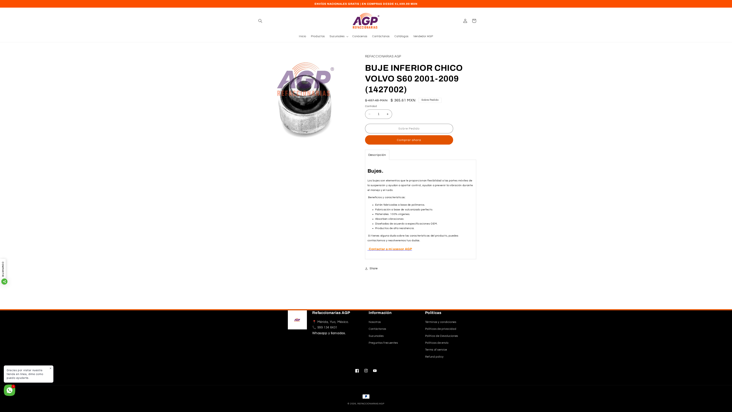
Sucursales (376, 336)
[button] (260, 20)
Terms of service (436, 349)
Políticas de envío (437, 342)
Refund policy (434, 356)
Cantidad (371, 106)
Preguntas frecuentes (383, 342)
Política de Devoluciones (441, 336)
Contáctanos (377, 329)
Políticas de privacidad (440, 329)
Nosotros (375, 322)
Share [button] (374, 268)
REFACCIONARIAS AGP (370, 404)
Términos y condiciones (440, 322)
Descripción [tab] (377, 154)
